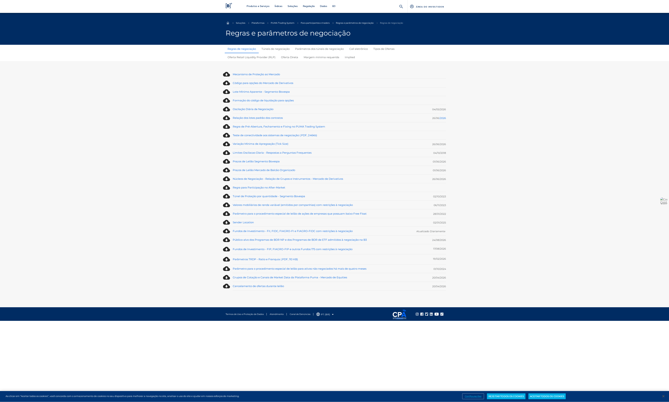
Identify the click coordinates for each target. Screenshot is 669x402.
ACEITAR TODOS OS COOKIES (547, 396)
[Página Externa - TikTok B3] (441, 314)
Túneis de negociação (276, 49)
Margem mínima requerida (321, 57)
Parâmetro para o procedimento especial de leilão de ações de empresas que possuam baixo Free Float (300, 213)
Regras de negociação (242, 49)
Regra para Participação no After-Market (259, 187)
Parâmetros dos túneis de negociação (319, 49)
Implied (350, 57)
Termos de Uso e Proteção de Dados (245, 314)
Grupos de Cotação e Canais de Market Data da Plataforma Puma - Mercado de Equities (290, 277)
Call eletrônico (358, 49)
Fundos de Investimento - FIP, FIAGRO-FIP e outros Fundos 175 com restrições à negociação (292, 249)
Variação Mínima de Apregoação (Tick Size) (260, 143)
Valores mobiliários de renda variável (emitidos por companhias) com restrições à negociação (293, 205)
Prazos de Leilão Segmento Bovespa (256, 161)
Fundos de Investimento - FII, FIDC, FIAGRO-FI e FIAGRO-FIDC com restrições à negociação (293, 231)
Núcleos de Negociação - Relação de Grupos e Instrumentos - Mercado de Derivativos (288, 178)
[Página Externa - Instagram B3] (417, 314)
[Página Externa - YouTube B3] (437, 314)
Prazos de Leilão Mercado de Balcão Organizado (264, 170)
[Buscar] (401, 6)
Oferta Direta (289, 57)
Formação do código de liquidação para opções (263, 100)
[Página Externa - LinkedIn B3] (431, 314)
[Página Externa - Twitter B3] (426, 314)
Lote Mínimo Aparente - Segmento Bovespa (261, 91)
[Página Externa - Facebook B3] (421, 314)
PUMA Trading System (282, 23)
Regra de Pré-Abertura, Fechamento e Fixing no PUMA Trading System (279, 126)
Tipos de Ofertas (383, 49)
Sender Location (243, 222)
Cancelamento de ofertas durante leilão (258, 286)
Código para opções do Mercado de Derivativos (263, 83)
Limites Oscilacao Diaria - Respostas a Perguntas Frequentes (272, 152)
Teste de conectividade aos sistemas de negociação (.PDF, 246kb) (275, 135)
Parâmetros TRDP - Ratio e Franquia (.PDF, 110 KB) (265, 259)
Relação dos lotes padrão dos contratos (258, 117)
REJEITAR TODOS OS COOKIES (506, 396)
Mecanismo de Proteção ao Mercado (256, 74)
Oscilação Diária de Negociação (253, 109)
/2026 (442, 118)
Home (228, 23)
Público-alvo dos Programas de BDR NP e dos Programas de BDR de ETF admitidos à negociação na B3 (300, 239)
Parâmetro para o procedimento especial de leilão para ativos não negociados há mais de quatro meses (299, 268)
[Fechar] (663, 396)
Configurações (473, 396)
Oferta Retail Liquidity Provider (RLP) (251, 57)
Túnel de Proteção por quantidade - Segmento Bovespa (269, 196)
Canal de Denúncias (300, 314)
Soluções (240, 23)
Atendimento (277, 314)
